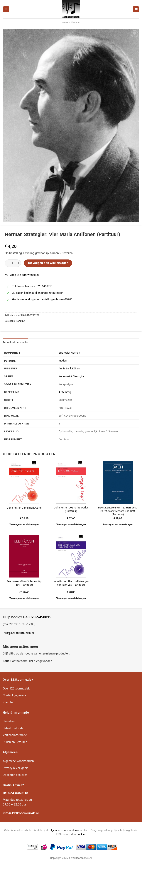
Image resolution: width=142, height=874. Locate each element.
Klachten (8, 702)
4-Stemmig (65, 392)
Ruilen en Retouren (15, 742)
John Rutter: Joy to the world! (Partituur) (71, 509)
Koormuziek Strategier (71, 376)
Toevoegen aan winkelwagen (48, 263)
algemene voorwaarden (63, 830)
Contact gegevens (14, 695)
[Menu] (6, 9)
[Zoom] (7, 217)
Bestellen (9, 721)
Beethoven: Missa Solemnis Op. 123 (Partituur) (24, 583)
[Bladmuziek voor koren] (71, 9)
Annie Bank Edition (69, 368)
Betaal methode (13, 728)
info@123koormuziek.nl (18, 633)
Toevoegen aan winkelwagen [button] (24, 524)
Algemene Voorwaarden (18, 761)
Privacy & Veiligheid (15, 768)
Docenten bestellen (15, 775)
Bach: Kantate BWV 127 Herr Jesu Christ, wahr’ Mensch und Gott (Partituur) (117, 511)
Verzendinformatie (15, 735)
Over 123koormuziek (16, 688)
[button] (22, 275)
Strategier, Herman (69, 352)
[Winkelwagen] (136, 9)
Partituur (75, 22)
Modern (63, 360)
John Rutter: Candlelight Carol (24, 507)
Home (65, 22)
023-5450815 (40, 617)
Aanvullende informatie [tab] (15, 342)
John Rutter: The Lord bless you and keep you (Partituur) (71, 583)
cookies (81, 834)
